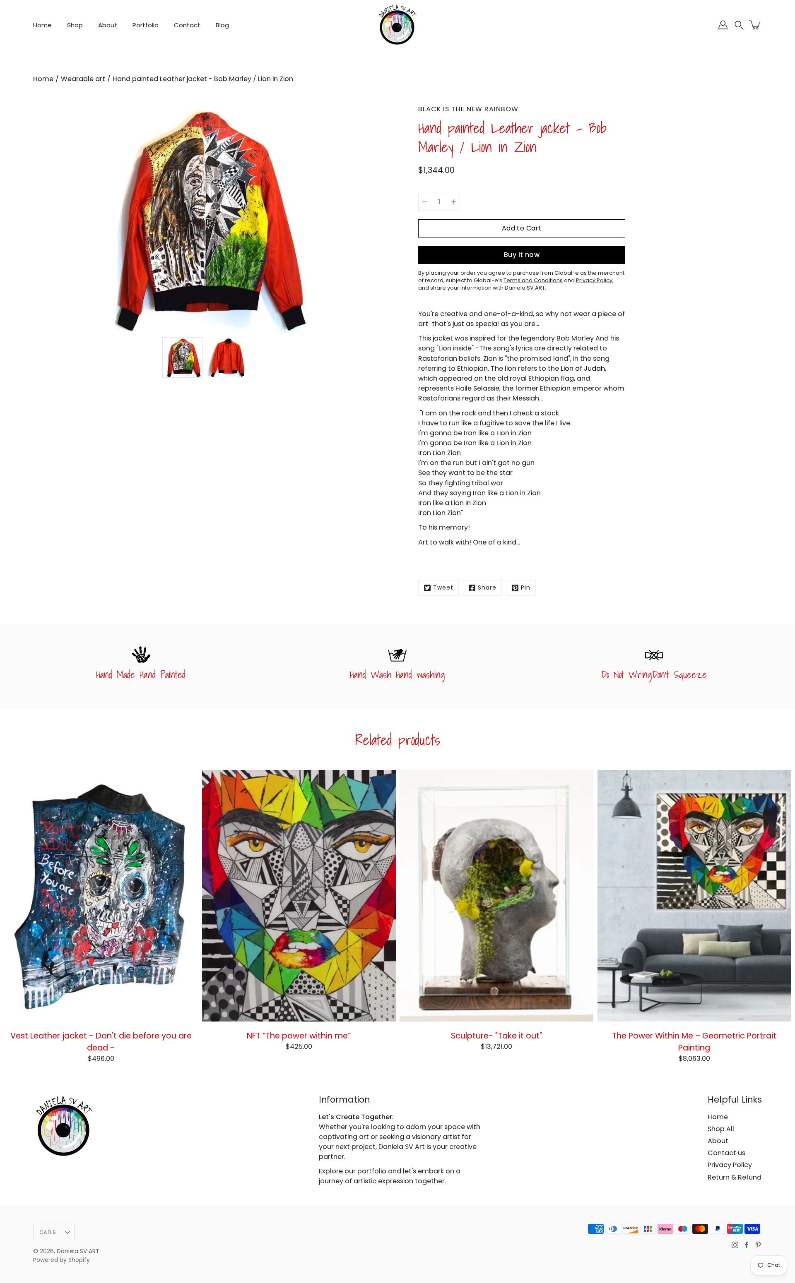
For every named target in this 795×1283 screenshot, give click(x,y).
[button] (739, 25)
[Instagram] (735, 1245)
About (107, 25)
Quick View (101, 896)
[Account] (723, 24)
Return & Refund (734, 1177)
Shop (75, 25)
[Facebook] (746, 1245)
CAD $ (47, 1232)
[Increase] (454, 202)
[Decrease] (424, 202)
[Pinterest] (758, 1245)
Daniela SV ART (78, 1251)
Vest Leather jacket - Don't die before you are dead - (101, 1041)
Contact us (726, 1153)
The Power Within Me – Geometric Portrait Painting (694, 1041)
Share (487, 588)
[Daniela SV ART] (397, 25)
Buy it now (522, 254)
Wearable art (83, 79)
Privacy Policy (730, 1165)
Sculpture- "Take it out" (496, 1035)
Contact (187, 25)
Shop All (721, 1129)
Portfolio (145, 25)
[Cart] (755, 24)
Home (42, 25)
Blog (222, 25)
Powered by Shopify (61, 1260)
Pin (525, 588)
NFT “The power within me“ (299, 1035)
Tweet (443, 588)
